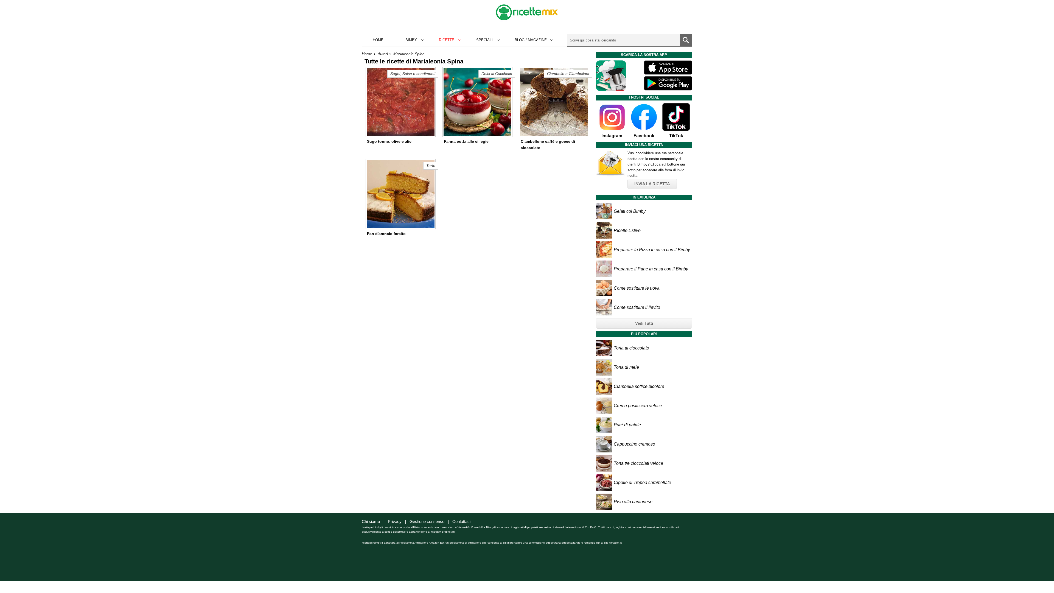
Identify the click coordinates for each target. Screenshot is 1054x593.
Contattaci (461, 521)
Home (378, 40)
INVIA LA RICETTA (652, 183)
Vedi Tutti (644, 323)
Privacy (395, 521)
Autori (383, 54)
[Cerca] (686, 40)
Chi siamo (371, 521)
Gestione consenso (427, 521)
